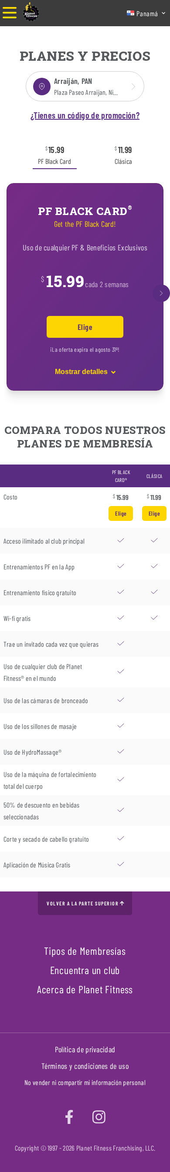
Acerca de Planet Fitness (85, 989)
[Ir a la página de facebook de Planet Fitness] (69, 1117)
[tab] (55, 154)
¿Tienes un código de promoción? (85, 115)
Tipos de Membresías (85, 950)
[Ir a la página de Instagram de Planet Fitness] (98, 1117)
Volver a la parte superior (83, 903)
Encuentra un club (85, 970)
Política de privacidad (85, 1049)
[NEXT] (161, 293)
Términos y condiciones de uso (85, 1066)
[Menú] (9, 13)
